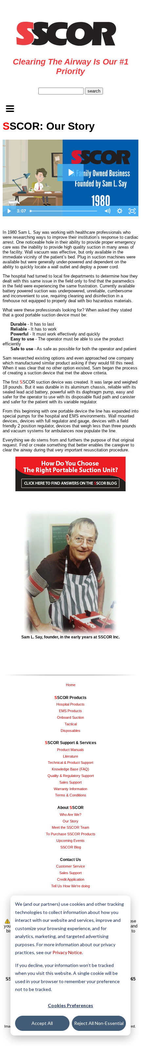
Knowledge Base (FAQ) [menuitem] (70, 769)
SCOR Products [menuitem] (70, 697)
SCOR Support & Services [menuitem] (70, 742)
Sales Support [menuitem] (70, 782)
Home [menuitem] (70, 685)
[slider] (64, 211)
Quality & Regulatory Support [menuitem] (71, 776)
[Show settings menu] (119, 211)
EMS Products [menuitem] (70, 711)
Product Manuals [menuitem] (70, 750)
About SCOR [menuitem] (70, 807)
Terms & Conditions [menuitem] (70, 795)
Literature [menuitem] (70, 756)
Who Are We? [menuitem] (70, 815)
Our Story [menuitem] (70, 821)
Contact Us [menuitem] (70, 859)
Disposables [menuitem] (70, 731)
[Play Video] (9, 211)
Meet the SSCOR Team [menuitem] (70, 827)
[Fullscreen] (132, 211)
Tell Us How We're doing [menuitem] (70, 886)
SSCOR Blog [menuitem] (70, 847)
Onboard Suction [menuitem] (70, 717)
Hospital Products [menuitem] (70, 704)
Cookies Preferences (70, 1005)
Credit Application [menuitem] (70, 879)
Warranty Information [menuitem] (70, 789)
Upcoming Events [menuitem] (70, 841)
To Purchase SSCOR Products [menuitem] (70, 834)
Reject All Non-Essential (99, 1023)
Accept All (42, 1023)
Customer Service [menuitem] (70, 866)
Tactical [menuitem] (71, 724)
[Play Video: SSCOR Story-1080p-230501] (70, 172)
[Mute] (107, 211)
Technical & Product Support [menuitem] (70, 762)
